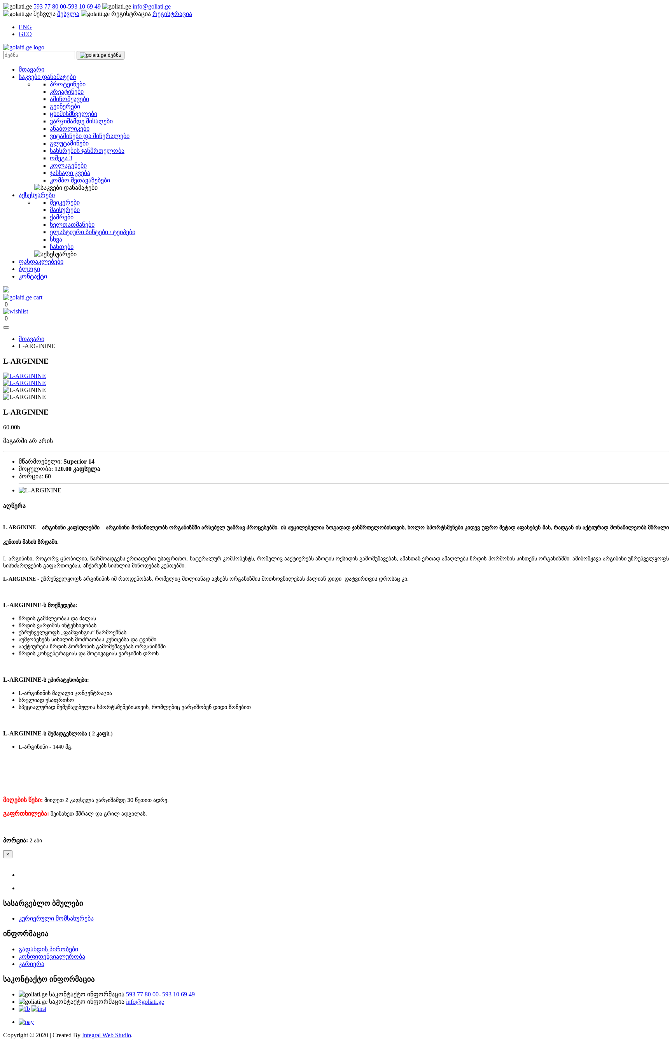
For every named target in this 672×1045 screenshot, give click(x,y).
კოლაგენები (68, 165)
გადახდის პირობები (48, 949)
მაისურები (65, 210)
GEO (25, 34)
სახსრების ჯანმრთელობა (87, 150)
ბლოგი (29, 269)
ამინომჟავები (69, 99)
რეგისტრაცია (172, 14)
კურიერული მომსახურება (56, 918)
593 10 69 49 (84, 6)
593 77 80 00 (49, 6)
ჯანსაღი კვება (70, 173)
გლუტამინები (69, 143)
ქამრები (62, 217)
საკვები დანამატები (47, 77)
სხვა (56, 239)
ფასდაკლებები (41, 261)
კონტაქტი (33, 276)
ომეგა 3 (61, 158)
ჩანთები (62, 246)
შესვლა (68, 14)
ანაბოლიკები (69, 128)
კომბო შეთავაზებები (80, 180)
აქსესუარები (37, 195)
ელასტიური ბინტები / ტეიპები (92, 232)
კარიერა (31, 964)
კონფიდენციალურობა (52, 956)
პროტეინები (68, 84)
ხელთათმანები (72, 224)
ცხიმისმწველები (73, 113)
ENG (25, 27)
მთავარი (31, 69)
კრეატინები (67, 91)
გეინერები (65, 106)
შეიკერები (65, 202)
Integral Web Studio (106, 1035)
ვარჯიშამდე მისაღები (81, 121)
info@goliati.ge (152, 6)
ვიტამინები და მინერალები (90, 136)
